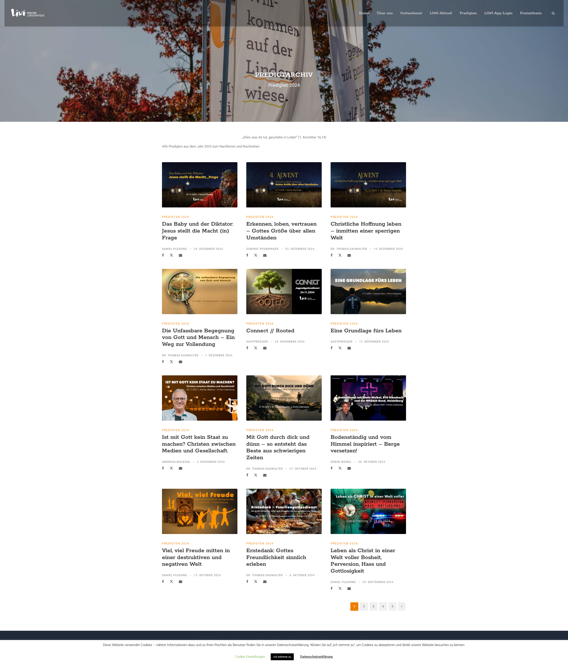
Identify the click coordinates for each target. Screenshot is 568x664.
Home (364, 13)
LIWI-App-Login (498, 13)
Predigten (468, 13)
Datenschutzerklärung (316, 657)
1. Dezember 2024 (219, 355)
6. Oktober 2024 (302, 575)
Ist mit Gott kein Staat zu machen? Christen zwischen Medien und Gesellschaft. (199, 444)
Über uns (385, 13)
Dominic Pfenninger (262, 248)
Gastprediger (257, 341)
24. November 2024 (290, 341)
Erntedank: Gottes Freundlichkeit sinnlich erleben (276, 557)
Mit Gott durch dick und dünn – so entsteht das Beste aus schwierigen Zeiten (278, 447)
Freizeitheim (531, 13)
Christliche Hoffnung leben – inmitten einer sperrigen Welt (366, 231)
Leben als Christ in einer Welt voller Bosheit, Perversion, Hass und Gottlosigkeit (363, 561)
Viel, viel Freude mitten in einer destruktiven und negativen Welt (196, 557)
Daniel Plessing (174, 248)
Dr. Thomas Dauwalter (349, 248)
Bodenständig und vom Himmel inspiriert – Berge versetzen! (365, 444)
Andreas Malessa (176, 461)
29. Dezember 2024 (208, 248)
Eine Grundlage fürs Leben (366, 330)
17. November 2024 (374, 341)
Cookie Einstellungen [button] (250, 657)
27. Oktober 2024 (303, 468)
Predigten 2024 (175, 217)
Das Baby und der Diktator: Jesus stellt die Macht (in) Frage (197, 231)
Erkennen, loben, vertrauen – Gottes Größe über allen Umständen (281, 231)
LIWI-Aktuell (441, 13)
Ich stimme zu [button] (282, 656)
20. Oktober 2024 (371, 461)
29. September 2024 (378, 582)
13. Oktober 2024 (207, 575)
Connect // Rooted (270, 330)
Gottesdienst (411, 13)
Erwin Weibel (341, 461)
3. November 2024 (211, 461)
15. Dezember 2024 (388, 248)
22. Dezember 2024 (299, 248)
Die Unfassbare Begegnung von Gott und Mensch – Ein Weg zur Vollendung (198, 337)
